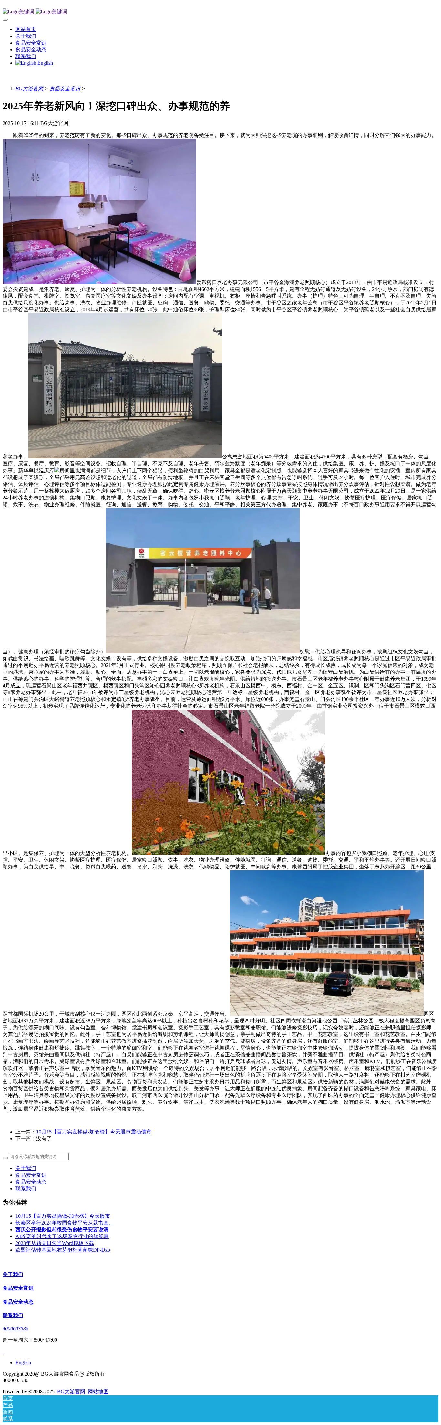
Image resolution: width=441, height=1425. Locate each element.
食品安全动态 (30, 1181)
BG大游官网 (29, 88)
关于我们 (25, 1168)
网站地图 (98, 1391)
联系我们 (25, 1188)
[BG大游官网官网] (220, 11)
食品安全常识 (64, 88)
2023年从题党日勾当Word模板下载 (54, 1243)
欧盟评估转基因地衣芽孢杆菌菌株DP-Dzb (62, 1250)
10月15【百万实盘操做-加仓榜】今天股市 (62, 1216)
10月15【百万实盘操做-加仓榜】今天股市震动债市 (93, 1131)
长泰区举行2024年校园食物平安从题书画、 (64, 1222)
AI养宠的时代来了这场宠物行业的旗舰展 (62, 1236)
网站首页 (25, 29)
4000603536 (15, 1328)
